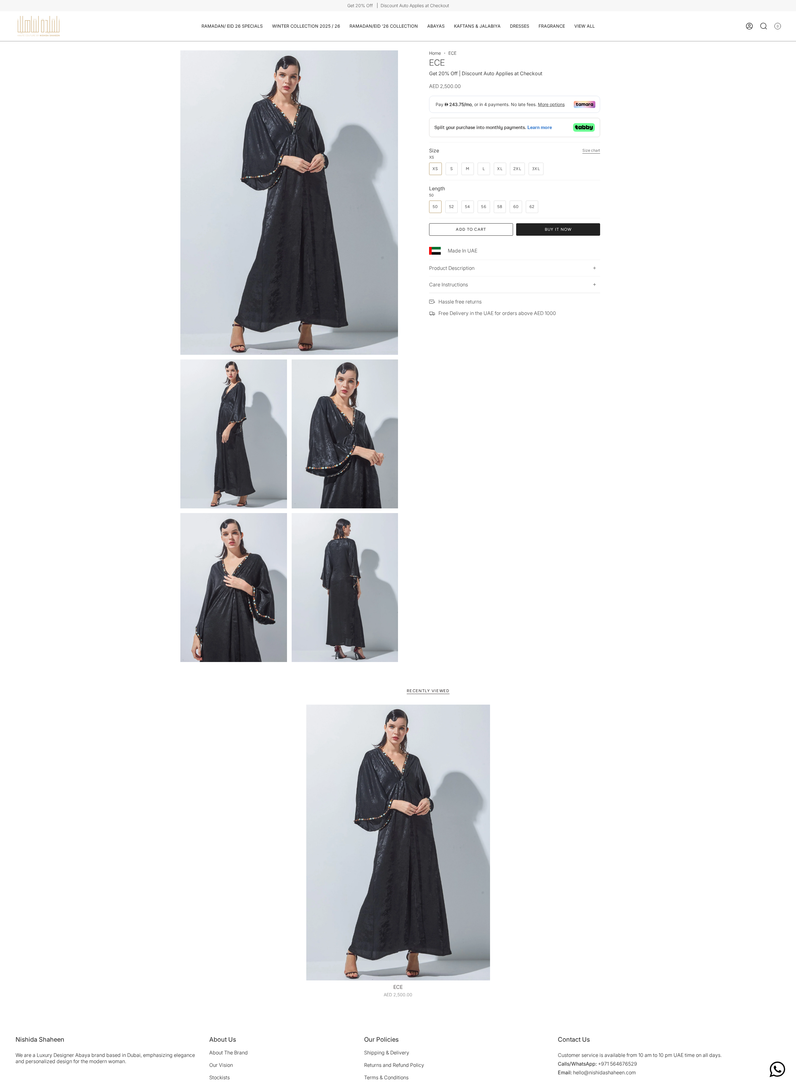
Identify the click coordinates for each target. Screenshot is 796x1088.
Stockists (219, 1077)
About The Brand (228, 1052)
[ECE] (398, 842)
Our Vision (221, 1065)
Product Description (451, 268)
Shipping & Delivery (386, 1052)
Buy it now (558, 229)
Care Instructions (448, 284)
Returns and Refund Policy (394, 1065)
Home (435, 53)
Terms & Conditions (386, 1077)
